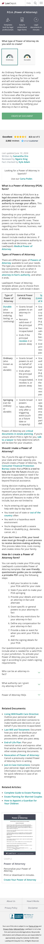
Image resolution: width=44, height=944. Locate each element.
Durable (7, 306)
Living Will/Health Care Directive (21, 714)
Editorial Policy (19, 929)
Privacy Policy (11, 908)
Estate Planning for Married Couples (23, 796)
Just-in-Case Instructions (17, 764)
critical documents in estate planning (17, 432)
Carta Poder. (26, 178)
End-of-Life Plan (12, 742)
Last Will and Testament (16, 729)
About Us (11, 901)
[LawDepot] (9, 3)
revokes (23, 340)
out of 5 (34, 137)
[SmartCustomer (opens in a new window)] (29, 140)
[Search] (35, 3)
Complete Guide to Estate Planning (22, 792)
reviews (12, 141)
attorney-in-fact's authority (16, 274)
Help (29, 3)
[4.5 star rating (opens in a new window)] (20, 137)
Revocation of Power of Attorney (21, 755)
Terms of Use (33, 926)
